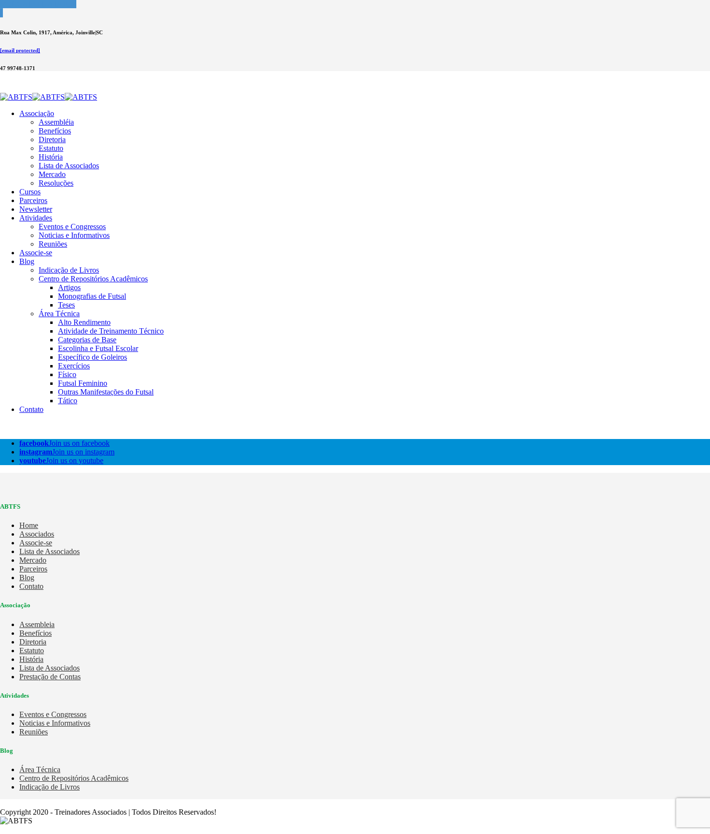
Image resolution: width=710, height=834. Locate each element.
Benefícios (55, 131)
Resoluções (56, 183)
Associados (36, 534)
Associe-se (35, 253)
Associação (36, 113)
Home (28, 525)
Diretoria (52, 139)
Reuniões (53, 244)
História (51, 157)
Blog (26, 261)
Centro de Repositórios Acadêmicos (93, 279)
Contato (31, 409)
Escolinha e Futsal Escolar (98, 348)
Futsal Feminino (82, 383)
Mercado (52, 174)
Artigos (69, 287)
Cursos (30, 192)
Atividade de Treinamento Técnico (111, 331)
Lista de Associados (69, 165)
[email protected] (20, 50)
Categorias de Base (87, 340)
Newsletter (35, 209)
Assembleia (37, 624)
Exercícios (74, 366)
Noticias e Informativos (74, 235)
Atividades (35, 218)
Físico (67, 374)
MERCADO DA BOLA (38, 4)
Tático (67, 400)
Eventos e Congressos (72, 226)
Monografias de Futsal (92, 296)
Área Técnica (59, 313)
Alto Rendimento (84, 322)
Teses (66, 305)
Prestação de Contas (50, 677)
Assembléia (56, 122)
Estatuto (51, 148)
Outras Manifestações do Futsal (106, 392)
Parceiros (33, 200)
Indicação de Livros (69, 270)
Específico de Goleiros (92, 357)
